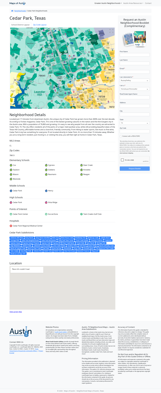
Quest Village (92, 246)
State (121, 119)
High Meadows (15, 246)
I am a (122, 85)
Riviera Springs (56, 248)
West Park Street (69, 251)
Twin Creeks (14, 251)
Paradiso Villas (72, 246)
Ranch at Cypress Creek (18, 248)
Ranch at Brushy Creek (106, 246)
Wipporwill (95, 251)
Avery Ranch (29, 238)
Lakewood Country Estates (42, 246)
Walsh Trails (48, 251)
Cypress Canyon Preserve (31, 243)
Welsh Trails (58, 251)
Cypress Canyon (15, 243)
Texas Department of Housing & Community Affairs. (24, 350)
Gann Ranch (90, 243)
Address (123, 102)
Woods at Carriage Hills (18, 254)
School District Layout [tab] (20, 25)
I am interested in (126, 77)
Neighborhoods (20, 11)
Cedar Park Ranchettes (48, 240)
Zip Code (123, 128)
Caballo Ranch (105, 238)
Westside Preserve (83, 251)
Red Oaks (46, 248)
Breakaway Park (80, 238)
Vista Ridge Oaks (25, 251)
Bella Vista (55, 238)
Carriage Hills (14, 240)
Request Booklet (135, 169)
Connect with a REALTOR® (131, 136)
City (121, 111)
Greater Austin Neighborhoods (107, 3)
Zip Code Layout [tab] (39, 25)
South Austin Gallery (61, 332)
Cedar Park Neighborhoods (30, 240)
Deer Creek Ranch (68, 243)
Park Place (82, 246)
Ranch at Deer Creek (34, 248)
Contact (148, 3)
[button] (111, 31)
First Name (124, 51)
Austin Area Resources (132, 3)
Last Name (124, 60)
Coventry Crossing (97, 240)
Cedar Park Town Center (66, 240)
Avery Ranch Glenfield (42, 238)
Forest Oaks (80, 243)
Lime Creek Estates (59, 246)
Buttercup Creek (93, 238)
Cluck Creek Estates (82, 240)
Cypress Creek (46, 243)
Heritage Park (100, 243)
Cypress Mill (57, 243)
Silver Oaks (77, 248)
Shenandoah (67, 248)
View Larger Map (16, 312)
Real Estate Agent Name (128, 94)
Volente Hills (38, 251)
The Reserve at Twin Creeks (105, 248)
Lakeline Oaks (26, 246)
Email (122, 68)
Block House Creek (67, 238)
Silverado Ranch (88, 248)
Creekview (108, 240)
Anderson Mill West (16, 238)
